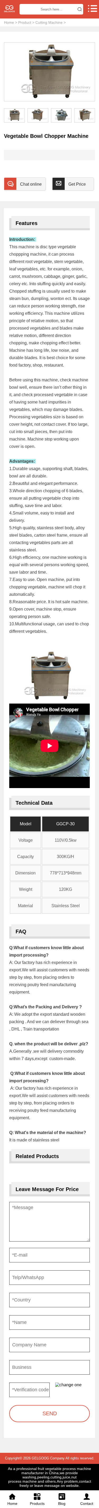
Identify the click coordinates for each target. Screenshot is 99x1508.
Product (24, 22)
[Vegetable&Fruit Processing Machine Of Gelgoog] (9, 8)
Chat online (31, 184)
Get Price (77, 184)
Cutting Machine (49, 22)
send (50, 1413)
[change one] (72, 1385)
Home (9, 22)
